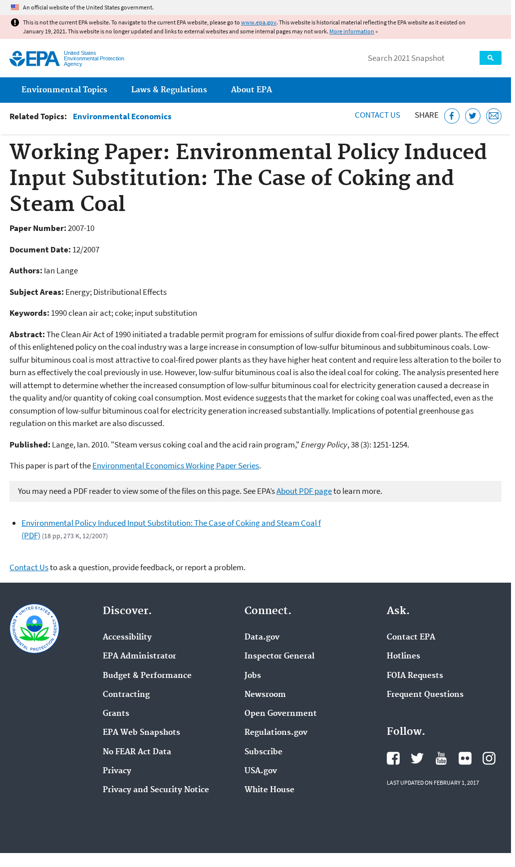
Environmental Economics (122, 116)
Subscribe (263, 752)
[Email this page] (494, 116)
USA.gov (261, 771)
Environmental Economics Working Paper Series (175, 465)
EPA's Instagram (489, 758)
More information (351, 31)
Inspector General (279, 656)
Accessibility (127, 637)
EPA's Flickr (465, 758)
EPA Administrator (139, 656)
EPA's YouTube (441, 758)
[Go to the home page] (34, 58)
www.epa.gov (258, 22)
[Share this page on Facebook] (452, 116)
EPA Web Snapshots (141, 732)
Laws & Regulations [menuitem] (169, 90)
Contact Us (377, 114)
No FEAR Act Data (137, 752)
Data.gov (262, 637)
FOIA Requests (415, 675)
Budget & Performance (147, 675)
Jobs (253, 675)
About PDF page (304, 490)
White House (269, 790)
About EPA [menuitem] (251, 90)
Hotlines (403, 656)
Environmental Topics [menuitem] (64, 90)
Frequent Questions (425, 694)
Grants (116, 713)
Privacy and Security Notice (156, 790)
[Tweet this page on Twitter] (473, 116)
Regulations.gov (276, 732)
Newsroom (265, 694)
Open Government (281, 713)
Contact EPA (411, 637)
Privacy (117, 771)
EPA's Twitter (417, 758)
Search (491, 58)
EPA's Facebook (393, 758)
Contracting (126, 694)
